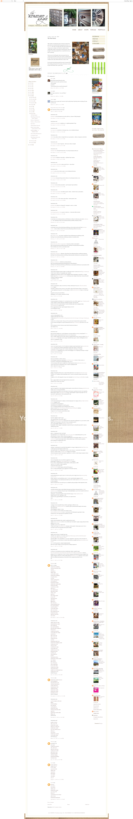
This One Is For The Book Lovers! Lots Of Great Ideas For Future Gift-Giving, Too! (99, 152)
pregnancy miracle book (58, 420)
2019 (31, 83)
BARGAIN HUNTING (98, 270)
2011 (31, 92)
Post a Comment (51, 802)
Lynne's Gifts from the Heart (99, 372)
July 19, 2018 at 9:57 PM (56, 759)
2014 (31, 86)
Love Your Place (97, 632)
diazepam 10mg (54, 205)
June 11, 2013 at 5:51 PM (56, 546)
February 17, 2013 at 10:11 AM (58, 248)
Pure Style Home (97, 574)
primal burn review (84, 447)
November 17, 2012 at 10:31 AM (58, 179)
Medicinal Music (101, 417)
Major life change (102, 601)
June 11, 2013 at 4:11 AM (57, 470)
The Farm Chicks (97, 265)
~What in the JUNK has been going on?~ (101, 670)
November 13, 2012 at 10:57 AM (58, 152)
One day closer (101, 239)
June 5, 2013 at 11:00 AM (57, 328)
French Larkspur (97, 335)
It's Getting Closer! (34, 135)
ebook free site (54, 467)
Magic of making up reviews (61, 276)
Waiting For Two (97, 246)
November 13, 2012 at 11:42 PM (58, 166)
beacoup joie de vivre (98, 591)
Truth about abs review (83, 372)
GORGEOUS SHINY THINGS (98, 256)
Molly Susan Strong (97, 571)
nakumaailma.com (54, 350)
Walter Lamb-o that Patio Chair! (101, 258)
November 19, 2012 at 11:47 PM (58, 193)
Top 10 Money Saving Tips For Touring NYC (101, 383)
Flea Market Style (97, 489)
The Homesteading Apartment (97, 354)
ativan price (53, 184)
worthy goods (96, 477)
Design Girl (96, 600)
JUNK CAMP (96, 612)
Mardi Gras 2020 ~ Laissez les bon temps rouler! (102, 231)
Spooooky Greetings (100, 517)
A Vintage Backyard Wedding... (100, 643)
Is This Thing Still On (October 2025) (102, 169)
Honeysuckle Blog (97, 554)
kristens (95, 184)
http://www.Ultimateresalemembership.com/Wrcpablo (67, 408)
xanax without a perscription (56, 164)
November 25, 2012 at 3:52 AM (58, 214)
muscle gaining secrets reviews (56, 512)
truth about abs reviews (81, 363)
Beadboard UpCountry (98, 524)
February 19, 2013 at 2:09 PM (57, 266)
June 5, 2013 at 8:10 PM (56, 383)
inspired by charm (97, 704)
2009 (31, 95)
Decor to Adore (96, 381)
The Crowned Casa (97, 442)
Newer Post (50, 804)
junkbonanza (96, 707)
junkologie (96, 715)
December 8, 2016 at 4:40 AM (57, 717)
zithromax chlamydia (56, 253)
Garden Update (101, 592)
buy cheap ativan (54, 130)
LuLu (52, 91)
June (32, 108)
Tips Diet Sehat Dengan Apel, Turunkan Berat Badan (101, 471)
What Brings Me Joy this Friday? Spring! (35, 117)
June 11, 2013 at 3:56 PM (56, 529)
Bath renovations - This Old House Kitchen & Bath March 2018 (102, 311)
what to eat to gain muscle (70, 434)
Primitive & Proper (97, 211)
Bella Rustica (96, 309)
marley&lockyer (97, 201)
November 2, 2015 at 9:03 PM (57, 617)
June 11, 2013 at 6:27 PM (56, 560)
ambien (52, 137)
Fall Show (100, 537)
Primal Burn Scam (63, 392)
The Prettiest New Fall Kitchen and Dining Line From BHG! (102, 178)
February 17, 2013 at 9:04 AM (57, 230)
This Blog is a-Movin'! (101, 576)
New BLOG (96, 609)
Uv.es (86, 333)
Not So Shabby (96, 641)
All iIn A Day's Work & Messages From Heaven (101, 548)
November (33, 99)
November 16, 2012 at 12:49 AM (58, 173)
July (32, 106)
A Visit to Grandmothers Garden (101, 427)
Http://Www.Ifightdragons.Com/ (66, 461)
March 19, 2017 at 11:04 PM (57, 738)
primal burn (58, 521)
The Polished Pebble (97, 399)
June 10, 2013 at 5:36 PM (56, 412)
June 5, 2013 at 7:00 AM (56, 310)
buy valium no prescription (56, 191)
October (32, 101)
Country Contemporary (98, 229)
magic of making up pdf (84, 301)
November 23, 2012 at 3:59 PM (58, 207)
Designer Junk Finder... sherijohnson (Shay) (98, 659)
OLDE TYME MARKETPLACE (97, 533)
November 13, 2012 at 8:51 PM (58, 159)
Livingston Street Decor (98, 717)
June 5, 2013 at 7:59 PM (56, 367)
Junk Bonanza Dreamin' (101, 614)
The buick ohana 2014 (97, 486)
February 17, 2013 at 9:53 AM (57, 238)
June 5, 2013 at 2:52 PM (56, 353)
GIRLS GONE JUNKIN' (98, 650)
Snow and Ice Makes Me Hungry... (101, 436)
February (33, 140)
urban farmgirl (96, 562)
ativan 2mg (53, 171)
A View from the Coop (98, 536)
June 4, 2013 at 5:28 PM (56, 280)
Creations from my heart (98, 498)
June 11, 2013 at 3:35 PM (56, 515)
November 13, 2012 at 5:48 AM (58, 132)
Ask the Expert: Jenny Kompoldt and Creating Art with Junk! (101, 492)
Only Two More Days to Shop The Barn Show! (101, 281)
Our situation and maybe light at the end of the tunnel (102, 526)
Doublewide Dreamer (98, 434)
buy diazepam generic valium (56, 212)
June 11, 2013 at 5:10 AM (57, 484)
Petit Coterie (96, 459)
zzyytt (52, 762)
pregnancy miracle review (67, 423)
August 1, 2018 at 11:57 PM (57, 779)
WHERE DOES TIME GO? (101, 329)
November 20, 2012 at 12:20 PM (58, 200)
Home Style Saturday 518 (98, 157)
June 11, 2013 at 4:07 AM (57, 454)
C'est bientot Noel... (101, 453)
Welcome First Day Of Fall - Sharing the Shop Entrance (102, 375)
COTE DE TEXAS (97, 206)
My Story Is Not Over (98, 677)
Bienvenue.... (96, 238)
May (32, 110)
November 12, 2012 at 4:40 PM (58, 118)
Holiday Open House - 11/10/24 (102, 194)
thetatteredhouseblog (98, 709)
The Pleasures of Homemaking (97, 161)
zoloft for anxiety (55, 235)
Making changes (101, 443)
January (32, 142)
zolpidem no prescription (55, 123)
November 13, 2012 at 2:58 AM (58, 125)
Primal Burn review (62, 526)
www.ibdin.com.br (63, 451)
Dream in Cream (97, 506)
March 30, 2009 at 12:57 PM (57, 88)
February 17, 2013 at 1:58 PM (57, 256)
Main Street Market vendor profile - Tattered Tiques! (101, 565)
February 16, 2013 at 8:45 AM (57, 222)
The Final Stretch (34, 115)
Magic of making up (85, 271)
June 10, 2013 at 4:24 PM (56, 395)
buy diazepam (53, 178)
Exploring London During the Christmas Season (98, 267)
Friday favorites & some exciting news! (101, 218)
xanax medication (54, 143)
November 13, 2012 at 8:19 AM (58, 138)
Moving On (101, 346)
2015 (31, 85)
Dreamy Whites (97, 287)
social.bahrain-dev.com (70, 360)
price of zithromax (55, 261)
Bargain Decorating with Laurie (57, 107)
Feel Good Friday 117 (97, 212)
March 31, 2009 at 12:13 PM (57, 104)
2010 (31, 94)
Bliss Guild (96, 468)
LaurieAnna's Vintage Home (98, 390)
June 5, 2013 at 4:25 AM (56, 296)
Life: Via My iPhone (101, 679)
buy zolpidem (53, 157)
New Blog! (101, 651)
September (33, 102)
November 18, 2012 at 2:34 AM (58, 186)
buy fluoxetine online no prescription (59, 243)
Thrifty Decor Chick (97, 175)
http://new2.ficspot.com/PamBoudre (79, 377)
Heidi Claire (96, 416)
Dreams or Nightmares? (35, 120)
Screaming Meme (97, 695)
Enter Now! (33, 123)
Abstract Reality (101, 365)
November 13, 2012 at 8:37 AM (58, 145)
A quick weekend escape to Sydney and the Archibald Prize (99, 203)
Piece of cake (96, 711)
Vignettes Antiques (97, 192)
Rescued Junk (96, 706)
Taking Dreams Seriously (35, 125)
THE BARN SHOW (97, 278)
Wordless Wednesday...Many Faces (101, 249)
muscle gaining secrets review (60, 506)
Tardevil (52, 99)
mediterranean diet (76, 290)
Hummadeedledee (97, 408)
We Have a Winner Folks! (35, 121)
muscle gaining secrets (83, 479)
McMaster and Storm (98, 608)
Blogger (100, 723)
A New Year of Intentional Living (101, 357)
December (33, 97)
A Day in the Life (97, 582)
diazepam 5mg (53, 116)
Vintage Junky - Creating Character (98, 345)
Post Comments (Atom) (57, 807)
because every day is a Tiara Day (99, 686)
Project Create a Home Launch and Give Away (36, 128)
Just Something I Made (98, 224)
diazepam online (54, 150)
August (32, 104)
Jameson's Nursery (100, 410)
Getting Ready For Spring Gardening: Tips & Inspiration (101, 402)
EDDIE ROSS (96, 713)
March (32, 113)
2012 (31, 90)
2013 (31, 88)
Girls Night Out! (101, 687)
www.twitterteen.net (54, 305)
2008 (31, 144)
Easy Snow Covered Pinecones (101, 500)
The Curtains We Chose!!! (101, 697)
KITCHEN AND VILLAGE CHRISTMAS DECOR (102, 273)
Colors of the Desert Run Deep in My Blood (102, 662)
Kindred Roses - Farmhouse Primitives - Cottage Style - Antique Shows (99, 622)
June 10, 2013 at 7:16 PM (56, 428)
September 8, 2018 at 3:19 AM (58, 799)
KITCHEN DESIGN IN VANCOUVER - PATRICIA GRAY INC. (102, 303)
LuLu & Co (96, 719)
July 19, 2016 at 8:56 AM (56, 674)
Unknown (52, 563)
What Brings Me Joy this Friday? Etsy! (35, 138)
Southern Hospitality (98, 156)
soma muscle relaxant (55, 198)
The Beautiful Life (97, 545)
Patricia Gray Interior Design (98, 300)
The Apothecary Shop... (98, 451)
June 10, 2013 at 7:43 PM (56, 442)
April (32, 111)
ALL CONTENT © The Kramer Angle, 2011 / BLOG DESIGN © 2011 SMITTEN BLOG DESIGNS (66, 812)
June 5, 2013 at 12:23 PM (56, 341)
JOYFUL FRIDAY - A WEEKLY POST (35, 131)
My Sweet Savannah (97, 215)
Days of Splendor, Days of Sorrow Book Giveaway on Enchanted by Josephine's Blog (101, 636)
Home (68, 804)
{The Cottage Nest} (97, 167)
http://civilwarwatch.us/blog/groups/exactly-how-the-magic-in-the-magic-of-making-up (72, 318)
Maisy (52, 78)
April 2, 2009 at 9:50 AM (56, 111)
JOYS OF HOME (97, 515)
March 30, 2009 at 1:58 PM (57, 96)
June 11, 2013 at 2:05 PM (56, 499)
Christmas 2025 (101, 185)
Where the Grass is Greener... (97, 318)
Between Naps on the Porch (99, 150)
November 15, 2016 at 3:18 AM (58, 696)
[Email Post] (67, 73)
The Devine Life (97, 425)
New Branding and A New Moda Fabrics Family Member (99, 226)
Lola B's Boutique (97, 485)
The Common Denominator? (36, 133)
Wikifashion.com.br (74, 555)
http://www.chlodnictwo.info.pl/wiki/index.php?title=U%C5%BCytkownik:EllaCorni (67, 552)
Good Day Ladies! (100, 508)
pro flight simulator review (78, 493)
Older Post (87, 804)
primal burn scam (85, 388)
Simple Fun (101, 583)
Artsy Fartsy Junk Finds (98, 668)
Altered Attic (96, 364)
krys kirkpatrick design (98, 327)
